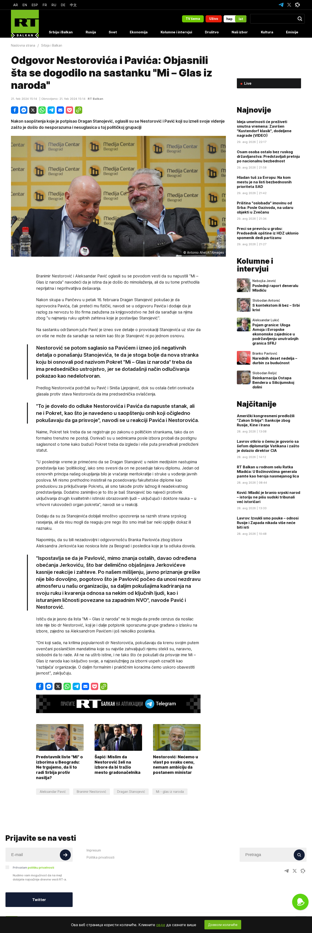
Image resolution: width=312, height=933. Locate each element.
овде (160, 924)
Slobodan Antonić (266, 300)
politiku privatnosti (41, 867)
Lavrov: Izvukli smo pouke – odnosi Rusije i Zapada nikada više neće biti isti (268, 523)
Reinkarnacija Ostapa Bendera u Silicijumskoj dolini (273, 382)
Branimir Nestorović (91, 791)
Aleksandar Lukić (265, 320)
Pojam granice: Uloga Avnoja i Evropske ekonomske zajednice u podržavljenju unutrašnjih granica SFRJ (275, 334)
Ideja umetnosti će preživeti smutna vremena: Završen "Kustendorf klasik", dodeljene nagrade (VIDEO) (264, 128)
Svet (113, 32)
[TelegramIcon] (281, 4)
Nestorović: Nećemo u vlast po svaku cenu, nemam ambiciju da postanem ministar (175, 764)
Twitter (39, 899)
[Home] (25, 24)
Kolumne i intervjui (176, 32)
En (24, 5)
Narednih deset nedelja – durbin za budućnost (274, 360)
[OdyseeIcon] (297, 4)
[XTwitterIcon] (289, 4)
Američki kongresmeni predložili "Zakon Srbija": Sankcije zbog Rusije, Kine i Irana (265, 420)
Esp (35, 5)
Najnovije (254, 109)
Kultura (267, 32)
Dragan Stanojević (131, 791)
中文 (73, 5)
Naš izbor (240, 32)
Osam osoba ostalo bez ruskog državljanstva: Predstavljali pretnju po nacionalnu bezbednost (268, 156)
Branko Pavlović (264, 353)
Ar (15, 5)
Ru (53, 5)
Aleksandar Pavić (53, 791)
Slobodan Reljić (264, 373)
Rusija (91, 32)
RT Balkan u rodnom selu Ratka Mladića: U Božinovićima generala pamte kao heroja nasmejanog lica (268, 471)
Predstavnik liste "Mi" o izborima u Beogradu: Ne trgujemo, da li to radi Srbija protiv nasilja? (59, 767)
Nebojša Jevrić (264, 280)
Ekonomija (139, 32)
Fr (44, 5)
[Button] (65, 854)
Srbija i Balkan (61, 32)
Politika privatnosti (100, 857)
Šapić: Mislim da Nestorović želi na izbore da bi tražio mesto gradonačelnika (117, 764)
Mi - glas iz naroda (170, 791)
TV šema (193, 19)
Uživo (213, 19)
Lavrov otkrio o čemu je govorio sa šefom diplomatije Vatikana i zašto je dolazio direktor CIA (268, 446)
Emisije (292, 32)
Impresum (94, 850)
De (63, 5)
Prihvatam (33, 867)
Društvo (212, 32)
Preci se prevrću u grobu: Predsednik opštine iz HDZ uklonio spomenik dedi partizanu (268, 233)
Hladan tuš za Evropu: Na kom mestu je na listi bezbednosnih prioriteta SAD (264, 182)
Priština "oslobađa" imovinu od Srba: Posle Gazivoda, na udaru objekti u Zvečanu (265, 207)
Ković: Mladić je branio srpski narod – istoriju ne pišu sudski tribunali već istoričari (268, 497)
